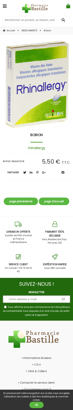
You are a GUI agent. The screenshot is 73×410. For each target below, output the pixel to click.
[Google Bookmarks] (44, 172)
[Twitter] (25, 172)
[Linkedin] (31, 172)
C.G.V (37, 364)
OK (36, 404)
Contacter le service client (37, 383)
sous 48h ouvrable (55, 266)
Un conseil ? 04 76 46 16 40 (18, 267)
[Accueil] (36, 8)
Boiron (36, 135)
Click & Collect (37, 371)
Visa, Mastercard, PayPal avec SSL (55, 237)
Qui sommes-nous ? (37, 389)
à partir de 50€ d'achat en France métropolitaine (18, 237)
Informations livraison (37, 358)
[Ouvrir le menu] (5, 6)
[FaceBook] (63, 172)
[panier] (68, 6)
